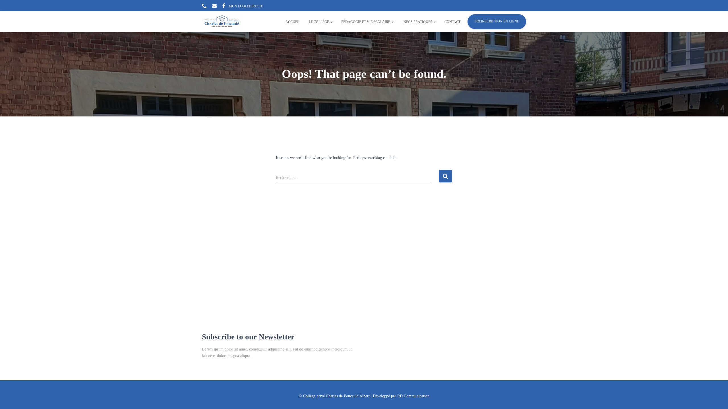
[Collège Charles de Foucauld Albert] (222, 21)
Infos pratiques (417, 22)
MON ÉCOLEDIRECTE (246, 6)
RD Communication (413, 396)
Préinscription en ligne (497, 21)
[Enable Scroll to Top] (717, 398)
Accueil (293, 22)
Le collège (319, 22)
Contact (452, 22)
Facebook (223, 6)
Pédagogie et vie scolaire (366, 22)
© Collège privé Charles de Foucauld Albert (334, 396)
